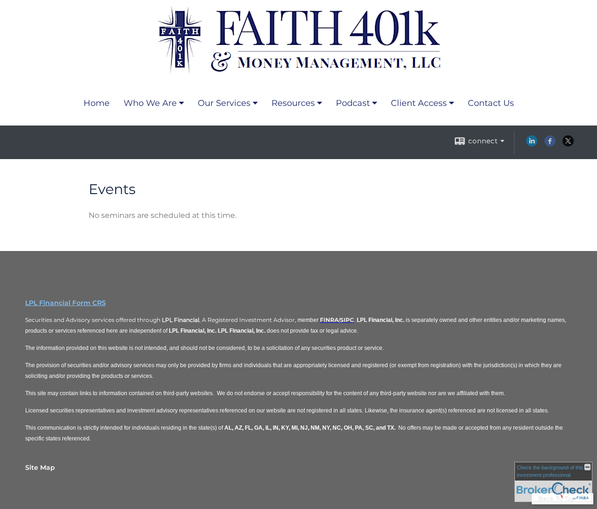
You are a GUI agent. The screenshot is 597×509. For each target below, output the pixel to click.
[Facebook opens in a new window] (549, 144)
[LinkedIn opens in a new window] (531, 144)
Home (96, 103)
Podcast (353, 103)
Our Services (224, 103)
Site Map (40, 467)
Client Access (419, 103)
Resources (293, 103)
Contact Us (491, 103)
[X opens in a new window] (568, 144)
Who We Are (150, 103)
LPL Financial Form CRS (65, 303)
